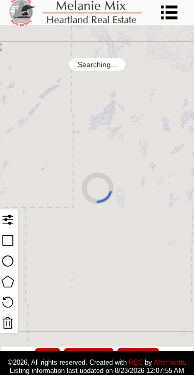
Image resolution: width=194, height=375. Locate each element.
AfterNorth (169, 362)
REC (136, 362)
